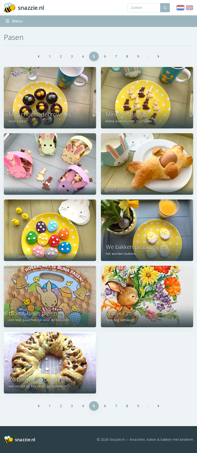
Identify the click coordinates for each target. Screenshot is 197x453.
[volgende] (158, 56)
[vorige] (38, 56)
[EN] (189, 7)
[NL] (180, 7)
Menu (17, 21)
